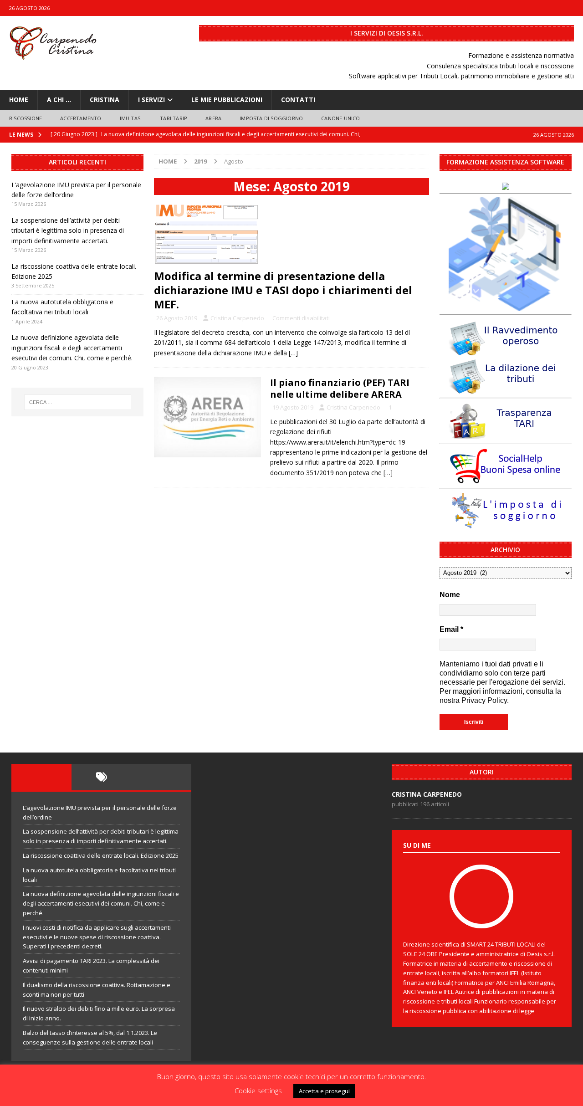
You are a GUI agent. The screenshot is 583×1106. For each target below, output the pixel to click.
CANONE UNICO (340, 118)
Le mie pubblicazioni (226, 99)
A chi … (59, 99)
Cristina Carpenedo (237, 318)
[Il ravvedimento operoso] (506, 351)
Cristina (104, 99)
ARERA (213, 118)
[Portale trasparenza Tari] (506, 434)
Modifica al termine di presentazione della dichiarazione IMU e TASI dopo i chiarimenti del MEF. (283, 290)
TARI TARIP (173, 118)
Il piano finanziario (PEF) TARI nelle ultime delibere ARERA (339, 388)
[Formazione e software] (505, 184)
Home (18, 99)
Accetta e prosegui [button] (324, 1091)
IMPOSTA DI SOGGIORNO (271, 118)
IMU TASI (131, 118)
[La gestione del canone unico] (506, 306)
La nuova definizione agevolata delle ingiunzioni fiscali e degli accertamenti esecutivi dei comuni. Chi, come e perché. (72, 347)
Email (451, 629)
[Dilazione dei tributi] (506, 388)
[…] (293, 352)
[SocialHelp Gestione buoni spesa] (506, 479)
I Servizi (151, 99)
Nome (450, 595)
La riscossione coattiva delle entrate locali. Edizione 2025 (101, 855)
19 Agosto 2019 (292, 407)
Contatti (298, 99)
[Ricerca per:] (77, 402)
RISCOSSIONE (25, 118)
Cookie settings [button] (258, 1090)
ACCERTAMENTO (80, 118)
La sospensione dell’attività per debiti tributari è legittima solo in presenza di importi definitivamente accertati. (67, 230)
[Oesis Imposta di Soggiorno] (506, 524)
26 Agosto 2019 (176, 318)
